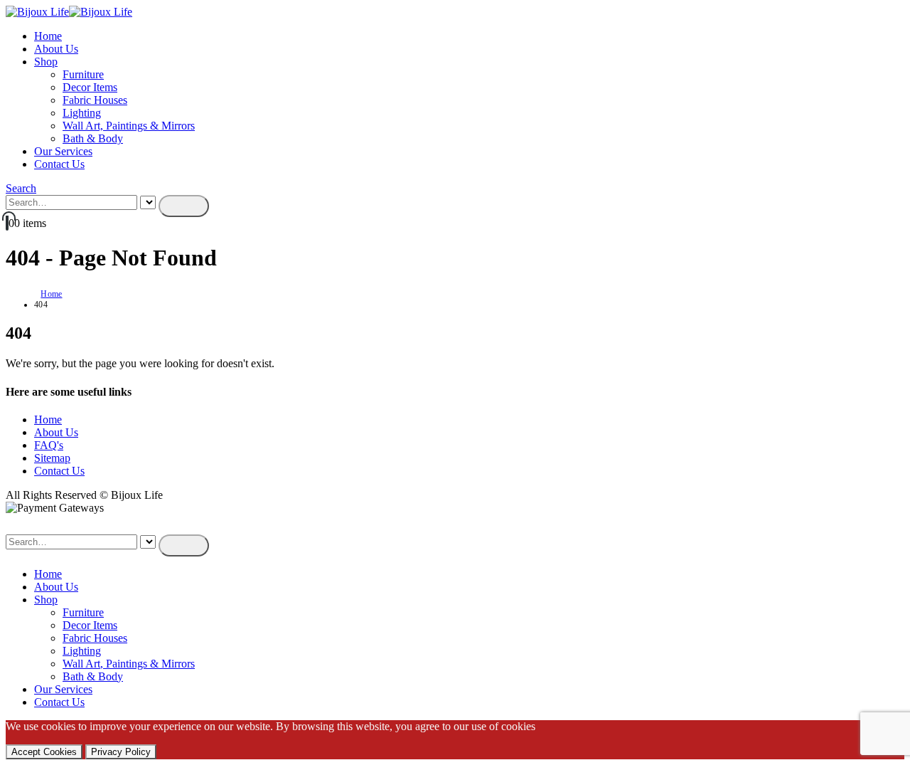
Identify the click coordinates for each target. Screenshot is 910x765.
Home (48, 36)
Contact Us (59, 164)
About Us (56, 49)
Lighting (82, 113)
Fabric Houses (95, 100)
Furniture (83, 74)
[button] (21, 188)
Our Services (63, 151)
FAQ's (48, 445)
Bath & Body (93, 138)
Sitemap (52, 458)
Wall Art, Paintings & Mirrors (129, 126)
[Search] (184, 206)
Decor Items (90, 87)
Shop (46, 62)
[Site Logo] (69, 12)
